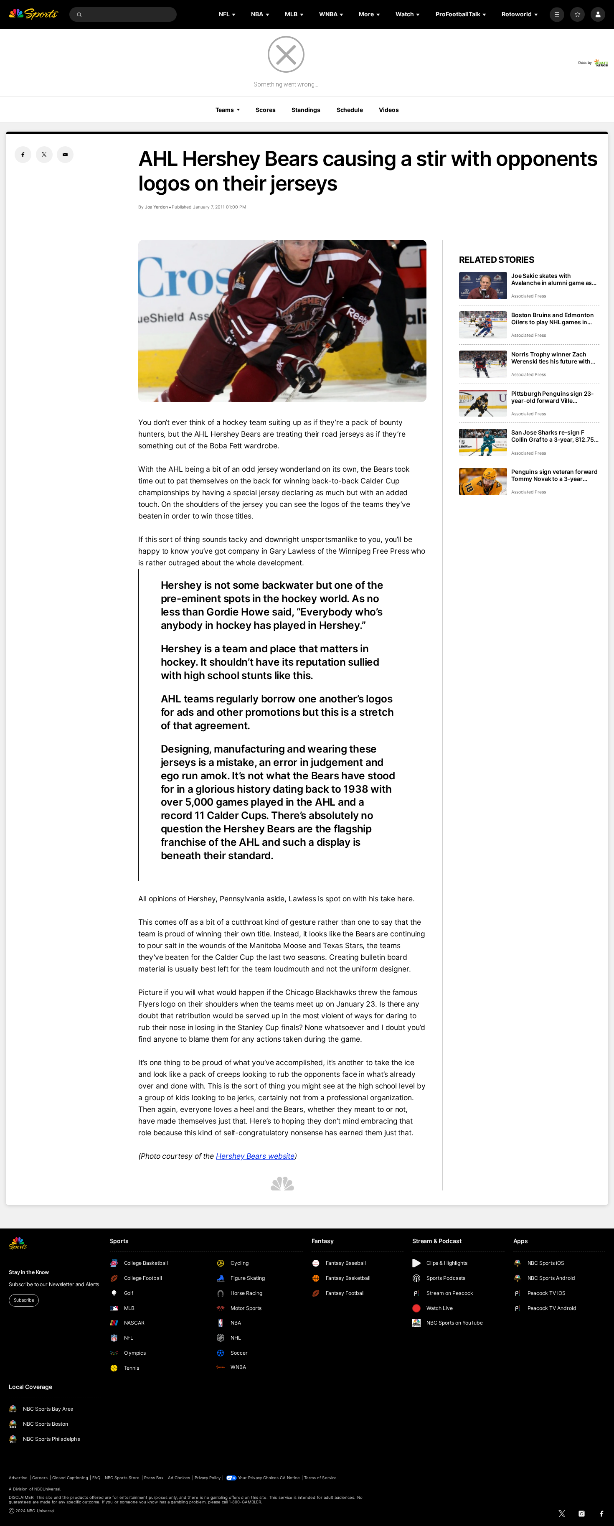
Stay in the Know (29, 1272)
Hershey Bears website (255, 1156)
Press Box (153, 1477)
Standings (306, 109)
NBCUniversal (47, 1489)
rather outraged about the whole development (224, 562)
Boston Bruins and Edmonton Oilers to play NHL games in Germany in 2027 (552, 318)
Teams (225, 109)
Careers (40, 1477)
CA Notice (289, 1477)
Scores (265, 109)
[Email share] (65, 154)
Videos (388, 109)
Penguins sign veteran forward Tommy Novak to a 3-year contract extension (554, 475)
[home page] (33, 14)
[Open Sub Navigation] (234, 14)
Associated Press (528, 296)
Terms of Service (320, 1477)
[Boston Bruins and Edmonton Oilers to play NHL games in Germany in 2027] (483, 324)
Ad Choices (179, 1477)
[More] (557, 14)
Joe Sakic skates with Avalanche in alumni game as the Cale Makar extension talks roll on (553, 279)
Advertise (18, 1477)
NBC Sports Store (122, 1477)
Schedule (350, 109)
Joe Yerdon (156, 207)
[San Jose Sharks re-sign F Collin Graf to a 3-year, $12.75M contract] (483, 442)
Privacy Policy (208, 1477)
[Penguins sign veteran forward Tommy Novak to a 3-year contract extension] (483, 481)
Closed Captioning (70, 1477)
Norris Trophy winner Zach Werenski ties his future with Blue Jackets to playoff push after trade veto (551, 358)
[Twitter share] (44, 154)
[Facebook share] (23, 154)
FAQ (96, 1477)
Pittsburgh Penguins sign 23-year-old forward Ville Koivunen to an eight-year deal (553, 397)
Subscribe (24, 1300)
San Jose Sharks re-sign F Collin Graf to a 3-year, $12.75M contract (555, 436)
